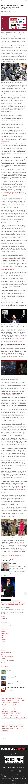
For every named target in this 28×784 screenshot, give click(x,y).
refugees (4, 724)
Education (3, 631)
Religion (3, 648)
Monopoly (9, 670)
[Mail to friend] (8, 559)
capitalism (9, 700)
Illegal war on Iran (5, 709)
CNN (6, 555)
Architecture (4, 618)
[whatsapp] (12, 559)
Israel (17, 709)
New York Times (16, 555)
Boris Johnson (19, 698)
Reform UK (19, 721)
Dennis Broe (13, 11)
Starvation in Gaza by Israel (7, 728)
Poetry (2, 645)
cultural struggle (16, 702)
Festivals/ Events (5, 633)
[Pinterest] (6, 559)
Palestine (9, 719)
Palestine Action (17, 719)
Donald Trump (5, 704)
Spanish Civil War (13, 726)
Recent (2, 666)
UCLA (21, 555)
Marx (11, 715)
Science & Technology (6, 652)
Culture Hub (9, 2)
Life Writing (3, 639)
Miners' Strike (5, 717)
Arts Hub (3, 620)
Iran (12, 709)
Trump (17, 728)
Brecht (3, 700)
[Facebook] (4, 559)
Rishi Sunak (11, 724)
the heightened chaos (12, 105)
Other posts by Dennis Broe (15, 573)
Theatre (3, 658)
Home (2, 2)
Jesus (12, 713)
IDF (21, 706)
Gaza (11, 704)
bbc (3, 698)
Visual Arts (3, 662)
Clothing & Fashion (5, 622)
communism (16, 700)
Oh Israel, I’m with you (12, 676)
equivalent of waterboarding (11, 192)
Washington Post (4, 556)
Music (2, 643)
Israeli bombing (5, 711)
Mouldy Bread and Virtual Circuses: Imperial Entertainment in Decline (13, 604)
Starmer (21, 726)
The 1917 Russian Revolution (7, 656)
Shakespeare (4, 726)
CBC (4, 555)
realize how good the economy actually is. (10, 394)
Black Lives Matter (10, 698)
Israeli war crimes (14, 711)
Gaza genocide (18, 704)
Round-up (3, 650)
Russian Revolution (20, 724)
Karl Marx (18, 713)
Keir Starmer (4, 715)
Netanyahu (23, 717)
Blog (5, 2)
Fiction (2, 635)
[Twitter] (2, 559)
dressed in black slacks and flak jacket (9, 411)
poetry (3, 721)
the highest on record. (18, 341)
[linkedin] (10, 559)
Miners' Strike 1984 (14, 717)
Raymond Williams (11, 721)
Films (2, 637)
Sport (2, 654)
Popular (6, 666)
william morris (5, 730)
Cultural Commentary (6, 625)
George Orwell (15, 706)
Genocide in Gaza (5, 706)
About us (3, 616)
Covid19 (23, 700)
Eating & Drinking (5, 629)
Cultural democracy (6, 702)
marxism (16, 715)
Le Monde (10, 555)
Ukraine (22, 728)
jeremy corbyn (5, 713)
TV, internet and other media (19, 2)
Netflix (3, 719)
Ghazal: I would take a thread (13, 681)
